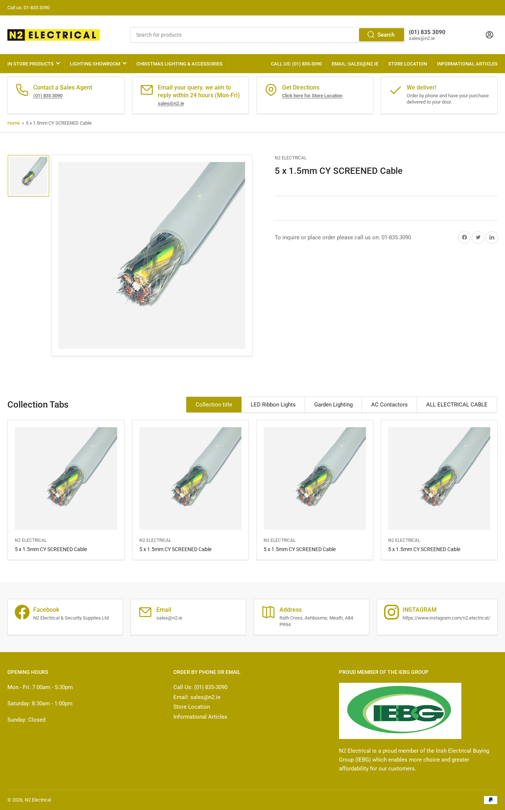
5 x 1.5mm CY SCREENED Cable (51, 549)
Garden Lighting (333, 404)
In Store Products (30, 64)
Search (385, 34)
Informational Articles (467, 64)
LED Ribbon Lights (273, 404)
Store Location (407, 64)
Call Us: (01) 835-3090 (296, 64)
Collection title (214, 404)
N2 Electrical (290, 158)
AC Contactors (389, 404)
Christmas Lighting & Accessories (179, 64)
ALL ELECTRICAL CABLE (457, 404)
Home (13, 123)
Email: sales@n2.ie (355, 64)
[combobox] (268, 35)
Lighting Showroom (95, 64)
